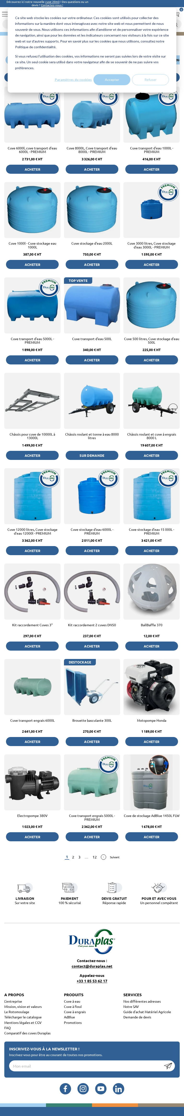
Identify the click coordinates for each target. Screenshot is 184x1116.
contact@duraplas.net (92, 966)
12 (94, 856)
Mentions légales (17, 1022)
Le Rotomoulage (16, 1012)
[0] (176, 13)
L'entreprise (13, 1001)
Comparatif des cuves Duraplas (27, 1033)
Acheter (32, 169)
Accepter (112, 80)
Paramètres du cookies (73, 80)
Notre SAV (131, 1006)
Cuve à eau (72, 1001)
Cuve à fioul (73, 1006)
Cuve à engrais (75, 1012)
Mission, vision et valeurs (23, 1006)
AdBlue (69, 1017)
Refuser (150, 80)
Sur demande (92, 455)
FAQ (7, 1028)
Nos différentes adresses (142, 1001)
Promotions (73, 1022)
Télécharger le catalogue (23, 1017)
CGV (38, 1022)
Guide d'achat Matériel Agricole (147, 1012)
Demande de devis (137, 1017)
